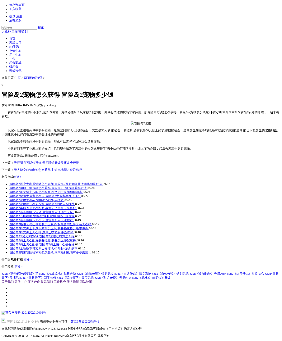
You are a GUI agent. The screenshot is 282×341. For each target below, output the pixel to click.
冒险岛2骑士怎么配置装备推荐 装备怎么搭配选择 (43, 240)
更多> (18, 177)
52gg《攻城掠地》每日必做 (57, 273)
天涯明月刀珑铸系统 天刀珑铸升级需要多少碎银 (46, 162)
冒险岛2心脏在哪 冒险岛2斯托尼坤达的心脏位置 (42, 216)
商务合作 (34, 281)
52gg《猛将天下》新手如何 (37, 277)
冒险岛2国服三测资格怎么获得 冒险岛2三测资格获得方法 (48, 188)
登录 (12, 16)
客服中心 (21, 281)
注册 (19, 16)
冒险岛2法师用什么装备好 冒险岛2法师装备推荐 (42, 204)
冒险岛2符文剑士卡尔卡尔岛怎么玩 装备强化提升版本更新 (49, 228)
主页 (18, 78)
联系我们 (47, 281)
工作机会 (60, 281)
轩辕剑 (23, 31)
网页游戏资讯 (33, 78)
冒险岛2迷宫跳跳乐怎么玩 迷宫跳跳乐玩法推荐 (41, 220)
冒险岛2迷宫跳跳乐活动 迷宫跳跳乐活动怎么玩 (41, 212)
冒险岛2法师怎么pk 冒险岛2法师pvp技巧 (36, 200)
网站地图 (86, 281)
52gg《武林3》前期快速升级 (151, 277)
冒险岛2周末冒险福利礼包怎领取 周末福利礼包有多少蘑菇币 (50, 252)
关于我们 (8, 281)
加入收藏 (15, 9)
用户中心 (15, 54)
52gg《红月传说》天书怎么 (113, 277)
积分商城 (15, 62)
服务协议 (73, 281)
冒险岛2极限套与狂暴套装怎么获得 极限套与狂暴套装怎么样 (50, 224)
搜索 (41, 27)
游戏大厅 (15, 42)
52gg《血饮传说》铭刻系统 (170, 273)
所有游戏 (15, 20)
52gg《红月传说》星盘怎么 (245, 273)
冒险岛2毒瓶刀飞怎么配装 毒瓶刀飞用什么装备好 (43, 208)
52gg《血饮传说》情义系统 (132, 273)
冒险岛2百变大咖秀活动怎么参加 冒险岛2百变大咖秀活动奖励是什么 (56, 184)
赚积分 (13, 66)
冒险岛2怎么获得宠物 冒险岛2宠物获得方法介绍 (42, 236)
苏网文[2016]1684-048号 (23, 321)
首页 (12, 38)
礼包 (12, 58)
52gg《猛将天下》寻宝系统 (75, 277)
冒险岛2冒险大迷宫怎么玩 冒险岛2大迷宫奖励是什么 (45, 196)
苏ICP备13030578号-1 (85, 321)
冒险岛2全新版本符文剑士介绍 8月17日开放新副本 (43, 248)
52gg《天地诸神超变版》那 (20, 273)
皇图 (15, 31)
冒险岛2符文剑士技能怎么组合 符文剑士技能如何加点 (46, 192)
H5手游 (14, 46)
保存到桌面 (17, 5)
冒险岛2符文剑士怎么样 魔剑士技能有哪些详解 (41, 232)
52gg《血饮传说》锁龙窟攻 (95, 273)
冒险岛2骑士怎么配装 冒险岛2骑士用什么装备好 (42, 244)
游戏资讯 (15, 70)
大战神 (6, 31)
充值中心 (15, 50)
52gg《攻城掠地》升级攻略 (208, 273)
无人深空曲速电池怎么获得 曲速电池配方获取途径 (48, 169)
